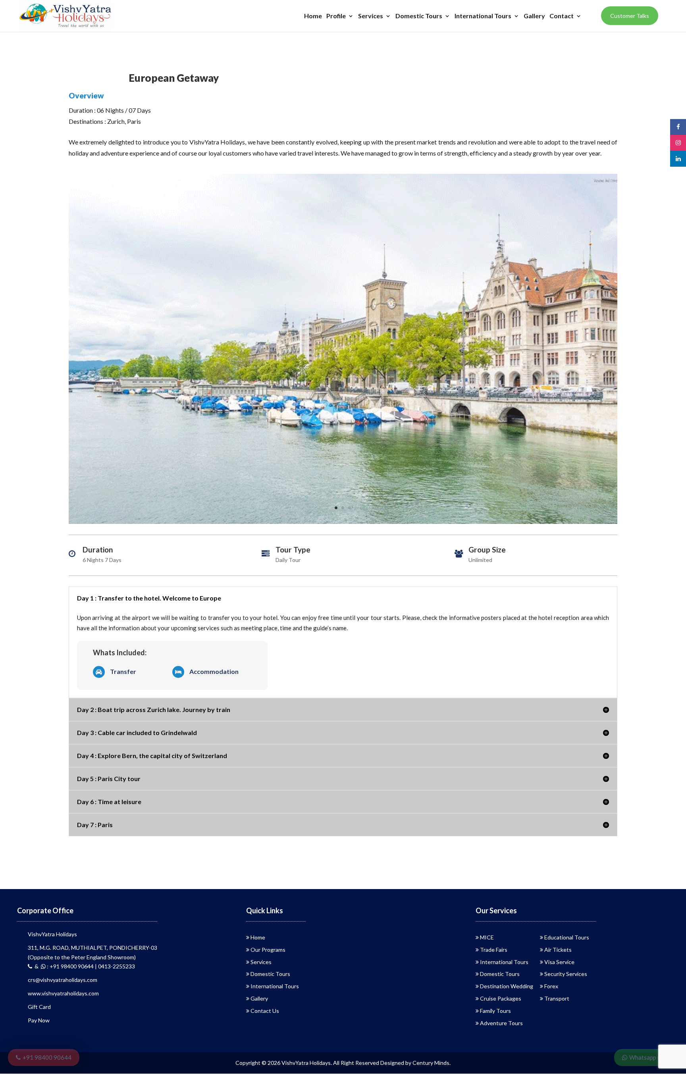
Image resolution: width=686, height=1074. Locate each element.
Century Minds (430, 1062)
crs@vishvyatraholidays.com (62, 979)
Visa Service (559, 962)
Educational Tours (566, 937)
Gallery (534, 16)
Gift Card (39, 1006)
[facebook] (678, 126)
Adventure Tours (501, 1023)
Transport (556, 998)
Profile (336, 16)
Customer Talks (629, 15)
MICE (487, 937)
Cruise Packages (500, 998)
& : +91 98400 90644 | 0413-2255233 (83, 966)
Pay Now (39, 1020)
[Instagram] (678, 142)
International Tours (483, 16)
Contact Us (265, 1010)
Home (313, 16)
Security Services (565, 973)
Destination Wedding (506, 986)
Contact (561, 16)
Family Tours (495, 1010)
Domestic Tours (418, 16)
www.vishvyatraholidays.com (63, 993)
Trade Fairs (493, 949)
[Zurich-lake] (343, 523)
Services (370, 16)
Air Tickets (558, 949)
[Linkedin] (678, 158)
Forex (551, 986)
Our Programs (268, 949)
